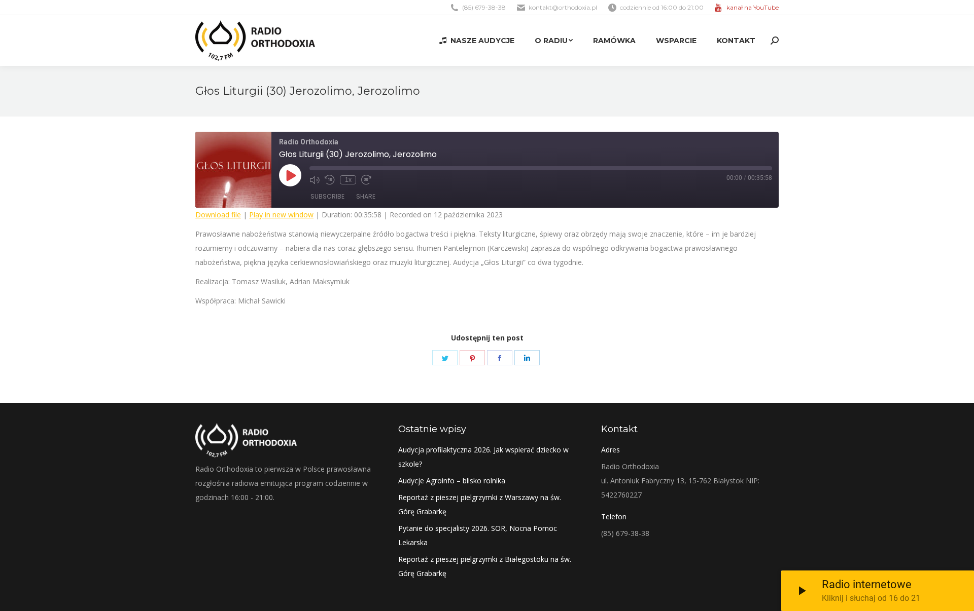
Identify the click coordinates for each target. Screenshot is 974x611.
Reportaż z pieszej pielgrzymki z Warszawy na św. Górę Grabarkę (479, 504)
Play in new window (281, 214)
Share (365, 196)
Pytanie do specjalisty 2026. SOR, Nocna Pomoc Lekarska (477, 535)
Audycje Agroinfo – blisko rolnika (451, 480)
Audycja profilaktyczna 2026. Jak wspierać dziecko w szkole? (483, 457)
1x (348, 179)
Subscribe (327, 196)
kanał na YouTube (752, 7)
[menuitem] (477, 40)
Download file (218, 214)
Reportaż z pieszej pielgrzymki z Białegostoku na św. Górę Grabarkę (484, 566)
